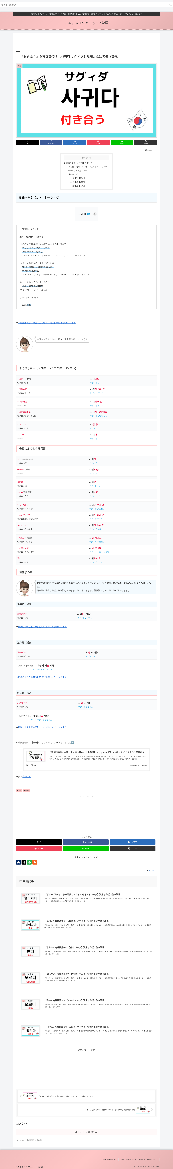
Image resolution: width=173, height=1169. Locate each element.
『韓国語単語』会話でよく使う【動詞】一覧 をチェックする (47, 322)
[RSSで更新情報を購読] (34, 862)
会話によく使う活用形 (77, 170)
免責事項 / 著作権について (148, 1159)
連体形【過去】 (79, 182)
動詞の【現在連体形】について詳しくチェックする (42, 626)
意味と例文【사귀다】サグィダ (79, 163)
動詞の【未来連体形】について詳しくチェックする (42, 727)
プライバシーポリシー (128, 1159)
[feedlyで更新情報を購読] (29, 862)
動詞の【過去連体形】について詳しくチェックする (42, 677)
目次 (83, 157)
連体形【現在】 (79, 178)
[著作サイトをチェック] (18, 862)
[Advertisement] (86, 42)
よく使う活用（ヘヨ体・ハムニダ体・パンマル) (88, 167)
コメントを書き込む (86, 1131)
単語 (20, 791)
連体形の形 (73, 174)
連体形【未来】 (79, 186)
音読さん (26, 776)
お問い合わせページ (109, 1159)
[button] (171, 4)
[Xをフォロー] (24, 862)
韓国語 (27, 791)
